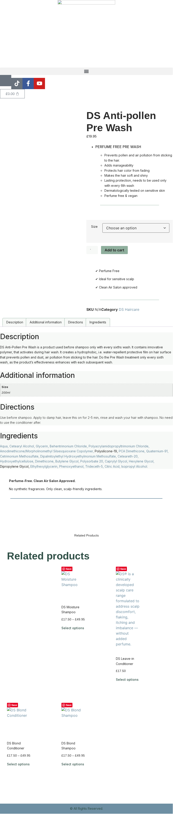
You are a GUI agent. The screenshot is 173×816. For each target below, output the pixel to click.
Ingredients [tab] (98, 322)
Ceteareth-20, (128, 456)
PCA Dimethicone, (132, 451)
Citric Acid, (113, 466)
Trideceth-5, (95, 466)
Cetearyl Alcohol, (22, 446)
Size (94, 226)
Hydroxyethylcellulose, (17, 461)
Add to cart (114, 250)
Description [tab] (14, 322)
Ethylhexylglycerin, (44, 466)
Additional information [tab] (46, 322)
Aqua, (4, 446)
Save (69, 568)
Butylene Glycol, (67, 461)
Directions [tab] (75, 322)
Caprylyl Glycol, (117, 461)
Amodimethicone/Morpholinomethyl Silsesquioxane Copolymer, (47, 451)
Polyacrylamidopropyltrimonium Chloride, (119, 446)
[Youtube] (39, 83)
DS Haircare (129, 309)
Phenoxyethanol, (72, 466)
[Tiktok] (16, 83)
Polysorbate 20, (92, 461)
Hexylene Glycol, (141, 461)
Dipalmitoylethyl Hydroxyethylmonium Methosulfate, (79, 456)
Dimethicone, (45, 461)
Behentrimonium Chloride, (69, 446)
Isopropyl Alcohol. (134, 466)
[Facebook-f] (28, 83)
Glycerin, (43, 446)
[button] (86, 71)
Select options (72, 628)
